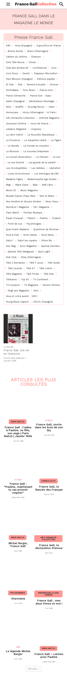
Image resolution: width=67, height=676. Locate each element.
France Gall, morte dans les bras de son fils (49, 427)
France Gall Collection (14, 358)
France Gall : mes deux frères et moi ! (49, 602)
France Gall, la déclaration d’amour (49, 547)
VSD (18, 647)
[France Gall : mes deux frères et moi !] (48, 573)
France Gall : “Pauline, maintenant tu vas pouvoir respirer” (18, 488)
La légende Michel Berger (18, 653)
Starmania (18, 598)
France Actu (48, 481)
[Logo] (35, 4)
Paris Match (17, 422)
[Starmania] (18, 573)
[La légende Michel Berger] (18, 629)
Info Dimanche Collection (48, 538)
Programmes (17, 593)
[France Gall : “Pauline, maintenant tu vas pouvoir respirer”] (18, 461)
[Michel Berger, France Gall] (18, 518)
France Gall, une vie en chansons (16, 352)
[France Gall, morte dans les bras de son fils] (48, 402)
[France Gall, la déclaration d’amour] (48, 518)
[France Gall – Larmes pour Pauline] (48, 629)
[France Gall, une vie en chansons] (18, 328)
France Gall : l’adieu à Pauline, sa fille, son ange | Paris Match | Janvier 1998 (18, 432)
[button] (61, 4)
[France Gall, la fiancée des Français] (48, 461)
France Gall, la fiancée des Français (49, 488)
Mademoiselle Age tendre (48, 594)
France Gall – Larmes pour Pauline (48, 655)
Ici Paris (49, 420)
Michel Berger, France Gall (18, 545)
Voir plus (32, 668)
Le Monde (8, 347)
